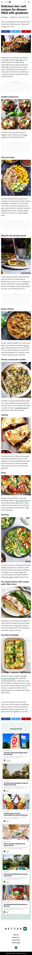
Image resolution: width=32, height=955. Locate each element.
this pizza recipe (22, 500)
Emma (5, 17)
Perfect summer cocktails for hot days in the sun (14, 844)
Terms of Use (16, 940)
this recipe (9, 577)
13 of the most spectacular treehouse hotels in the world (16, 784)
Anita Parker (8, 760)
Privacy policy (16, 942)
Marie (7, 791)
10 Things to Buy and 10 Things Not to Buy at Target (16, 753)
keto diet (19, 60)
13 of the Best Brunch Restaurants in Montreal (15, 905)
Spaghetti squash (21, 408)
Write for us (16, 937)
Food (27, 17)
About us (16, 935)
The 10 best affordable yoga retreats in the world (16, 875)
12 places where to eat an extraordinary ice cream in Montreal (16, 814)
